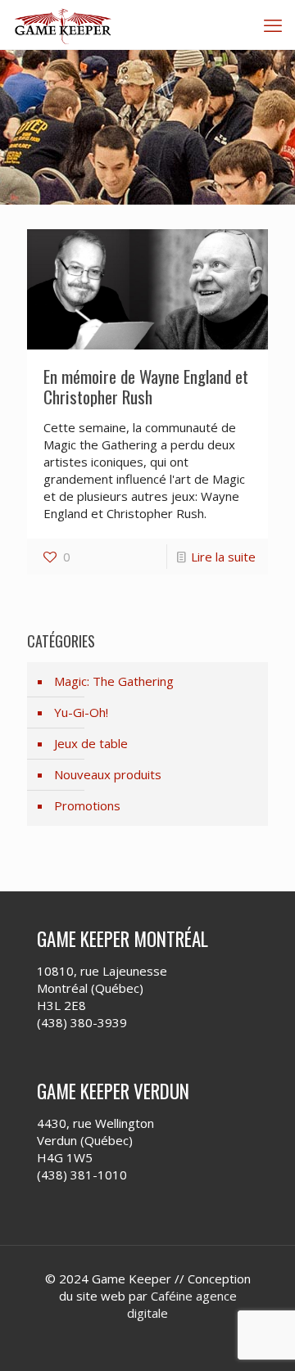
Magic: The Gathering (114, 681)
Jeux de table (91, 743)
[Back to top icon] (261, 1337)
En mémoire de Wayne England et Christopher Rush (145, 386)
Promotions (87, 805)
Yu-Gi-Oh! (81, 712)
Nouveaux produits (107, 774)
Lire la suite (223, 556)
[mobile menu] (273, 24)
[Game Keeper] (63, 24)
